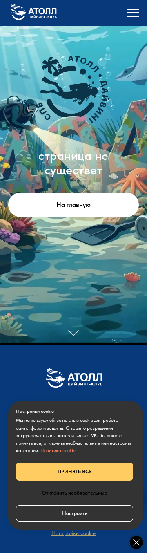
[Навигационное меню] (133, 13)
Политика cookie (58, 450)
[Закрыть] (136, 542)
